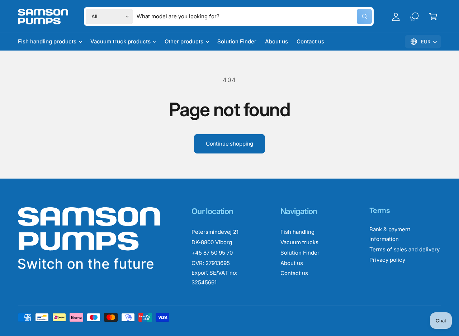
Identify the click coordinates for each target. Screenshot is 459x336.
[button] (433, 16)
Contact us (294, 273)
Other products (184, 41)
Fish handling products (47, 41)
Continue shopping (229, 143)
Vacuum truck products (120, 41)
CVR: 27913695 (210, 263)
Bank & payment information (389, 234)
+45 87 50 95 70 (212, 252)
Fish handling (297, 231)
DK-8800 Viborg (211, 242)
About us (291, 263)
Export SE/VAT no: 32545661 (214, 277)
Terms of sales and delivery (404, 249)
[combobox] (254, 16)
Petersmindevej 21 (214, 231)
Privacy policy (387, 259)
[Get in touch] (414, 16)
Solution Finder (300, 252)
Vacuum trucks (299, 242)
